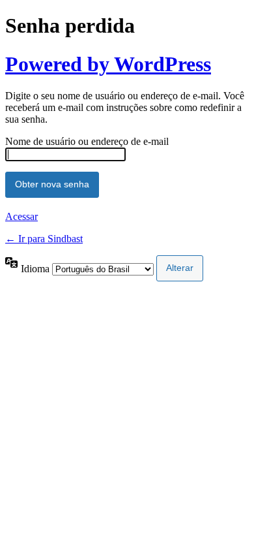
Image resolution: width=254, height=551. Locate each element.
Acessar (21, 216)
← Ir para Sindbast (44, 238)
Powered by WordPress (108, 64)
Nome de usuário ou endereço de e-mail (87, 141)
